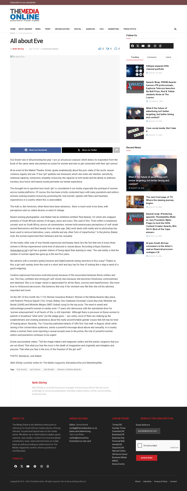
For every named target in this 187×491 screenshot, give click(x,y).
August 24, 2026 (155, 256)
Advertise (147, 481)
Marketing (113, 29)
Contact (173, 481)
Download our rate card (80, 441)
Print (48, 29)
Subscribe (147, 458)
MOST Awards (25, 29)
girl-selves (35, 370)
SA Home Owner (120, 454)
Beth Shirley (18, 49)
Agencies (90, 29)
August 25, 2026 (137, 188)
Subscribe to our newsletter (23, 2)
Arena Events (118, 464)
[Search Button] (175, 29)
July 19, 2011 (34, 49)
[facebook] (132, 46)
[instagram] (155, 46)
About (137, 481)
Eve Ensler (22, 370)
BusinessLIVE (118, 434)
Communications (25, 33)
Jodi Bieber (49, 370)
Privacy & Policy (160, 481)
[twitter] (138, 46)
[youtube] (143, 46)
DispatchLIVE (118, 447)
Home (12, 29)
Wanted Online (119, 451)
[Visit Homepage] (24, 15)
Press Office (130, 29)
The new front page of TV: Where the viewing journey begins (160, 200)
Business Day (118, 438)
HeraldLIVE (117, 444)
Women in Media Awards (69, 370)
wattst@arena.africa (79, 438)
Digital (77, 29)
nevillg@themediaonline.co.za (83, 428)
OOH (102, 29)
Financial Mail (118, 441)
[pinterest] (149, 46)
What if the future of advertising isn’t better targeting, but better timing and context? (149, 180)
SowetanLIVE (118, 431)
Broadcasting (62, 29)
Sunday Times (118, 428)
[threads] (160, 46)
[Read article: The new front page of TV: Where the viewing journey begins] (135, 202)
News (37, 29)
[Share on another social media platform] (116, 150)
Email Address (143, 425)
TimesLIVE (117, 425)
